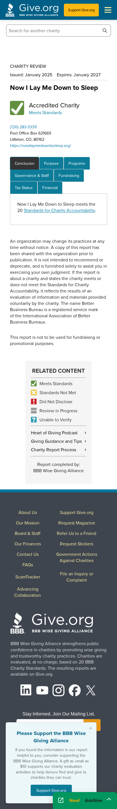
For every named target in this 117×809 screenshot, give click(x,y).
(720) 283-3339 (23, 127)
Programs (76, 163)
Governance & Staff (32, 175)
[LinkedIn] (26, 691)
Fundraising (68, 175)
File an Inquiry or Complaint (76, 577)
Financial (50, 187)
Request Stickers (76, 544)
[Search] (104, 30)
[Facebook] (75, 691)
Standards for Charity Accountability (59, 210)
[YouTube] (42, 691)
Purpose (51, 163)
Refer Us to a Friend (76, 533)
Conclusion (24, 163)
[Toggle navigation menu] (108, 10)
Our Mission (27, 523)
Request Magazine (76, 523)
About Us (27, 512)
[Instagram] (58, 691)
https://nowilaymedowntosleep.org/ (40, 145)
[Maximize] (109, 799)
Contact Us (28, 554)
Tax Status (24, 187)
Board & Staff (27, 533)
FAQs (27, 564)
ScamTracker (27, 577)
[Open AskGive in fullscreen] (60, 800)
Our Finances (27, 544)
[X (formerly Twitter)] (91, 691)
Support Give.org (81, 9)
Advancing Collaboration (27, 592)
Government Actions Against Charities (76, 557)
